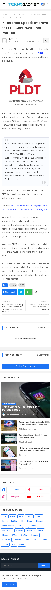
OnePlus (24, 535)
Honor (29, 521)
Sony (27, 540)
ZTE (13, 545)
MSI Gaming (7, 530)
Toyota (36, 540)
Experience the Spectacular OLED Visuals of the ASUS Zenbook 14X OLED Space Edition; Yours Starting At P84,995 (34, 426)
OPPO (14, 535)
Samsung (6, 540)
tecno (21, 545)
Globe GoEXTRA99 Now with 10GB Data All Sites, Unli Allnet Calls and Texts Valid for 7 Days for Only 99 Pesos (34, 452)
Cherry (38, 516)
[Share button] (35, 292)
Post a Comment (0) (25, 366)
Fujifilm (14, 521)
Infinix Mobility (8, 526)
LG (26, 526)
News (13, 285)
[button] (43, 4)
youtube (40, 497)
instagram (15, 497)
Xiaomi (5, 545)
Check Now (18, 578)
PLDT (11, 15)
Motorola (31, 530)
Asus (21, 516)
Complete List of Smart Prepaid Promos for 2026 (33, 436)
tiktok (40, 490)
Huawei (39, 521)
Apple (12, 516)
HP (22, 521)
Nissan (5, 535)
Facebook (10, 292)
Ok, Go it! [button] (9, 584)
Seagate (17, 540)
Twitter (21, 292)
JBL (19, 526)
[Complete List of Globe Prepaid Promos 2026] (9, 465)
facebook (15, 490)
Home (4, 15)
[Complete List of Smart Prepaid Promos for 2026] (9, 438)
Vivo (45, 540)
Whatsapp (28, 292)
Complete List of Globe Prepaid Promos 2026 (33, 462)
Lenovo (34, 526)
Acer (4, 516)
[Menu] (4, 4)
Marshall (19, 530)
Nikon (40, 530)
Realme (34, 535)
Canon (29, 516)
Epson (5, 521)
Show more (43, 328)
